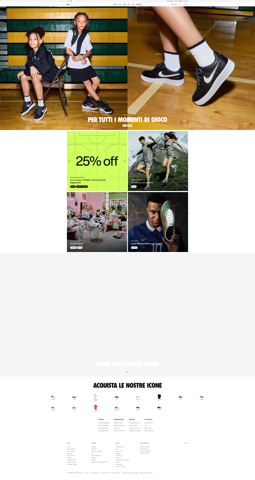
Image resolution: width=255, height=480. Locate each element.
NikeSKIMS (139, 4)
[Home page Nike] (69, 4)
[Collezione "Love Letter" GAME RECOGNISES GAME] (127, 315)
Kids (129, 4)
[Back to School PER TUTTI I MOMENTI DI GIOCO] (127, 68)
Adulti (129, 125)
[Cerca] (172, 4)
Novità (115, 4)
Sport (132, 4)
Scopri (73, 186)
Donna (124, 4)
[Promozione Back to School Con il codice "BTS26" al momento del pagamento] (97, 161)
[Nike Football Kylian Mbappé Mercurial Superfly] (158, 222)
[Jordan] (68, 1)
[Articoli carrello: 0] (187, 4)
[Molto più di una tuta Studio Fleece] (97, 222)
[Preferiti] (184, 4)
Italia (187, 443)
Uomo (119, 4)
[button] (127, 315)
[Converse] (71, 1)
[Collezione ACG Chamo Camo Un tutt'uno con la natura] (158, 161)
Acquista (73, 247)
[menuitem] (177, 1)
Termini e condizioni (82, 186)
